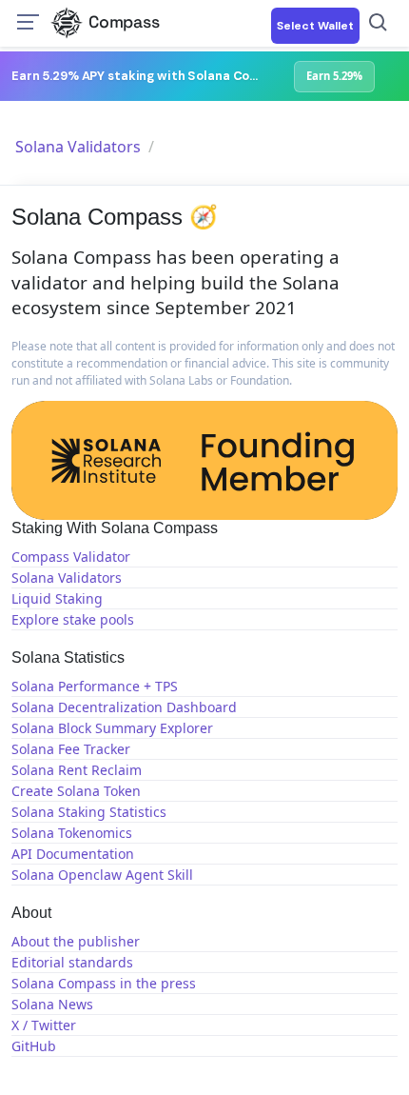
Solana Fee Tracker (70, 749)
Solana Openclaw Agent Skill (102, 875)
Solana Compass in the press (103, 983)
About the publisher (75, 941)
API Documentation (72, 854)
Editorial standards (72, 962)
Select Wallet (315, 25)
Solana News (52, 1004)
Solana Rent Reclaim (76, 770)
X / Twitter (43, 1025)
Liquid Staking (57, 598)
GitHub (33, 1046)
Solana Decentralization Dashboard (124, 707)
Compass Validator (70, 557)
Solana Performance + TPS (94, 686)
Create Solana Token (76, 791)
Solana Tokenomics (71, 833)
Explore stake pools (72, 619)
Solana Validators (78, 146)
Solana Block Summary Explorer (112, 728)
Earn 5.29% (334, 76)
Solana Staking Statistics (88, 812)
